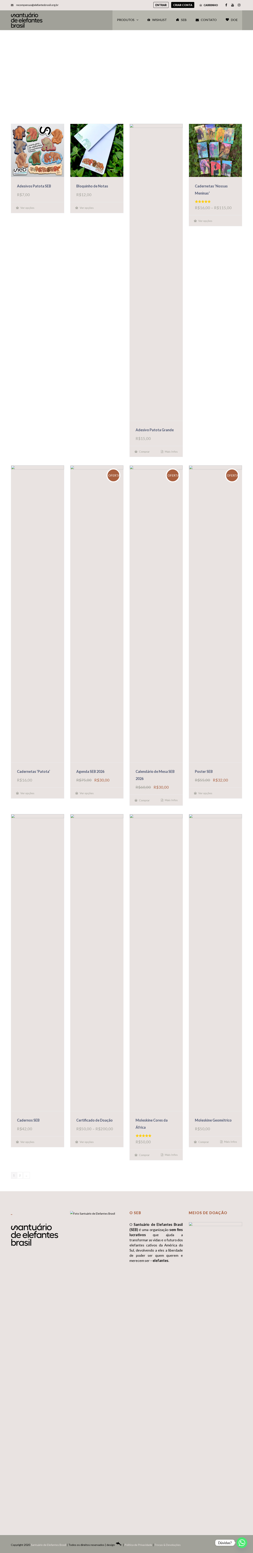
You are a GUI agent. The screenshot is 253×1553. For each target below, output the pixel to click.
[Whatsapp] (242, 1542)
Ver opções (27, 207)
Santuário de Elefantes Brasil (48, 1544)
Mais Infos (171, 451)
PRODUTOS (125, 20)
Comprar (144, 451)
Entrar (161, 5)
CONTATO (209, 20)
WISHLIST (159, 20)
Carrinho (210, 5)
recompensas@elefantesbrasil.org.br (37, 5)
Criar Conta (182, 5)
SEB (184, 20)
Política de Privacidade (138, 1544)
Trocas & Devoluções (167, 1544)
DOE (234, 20)
